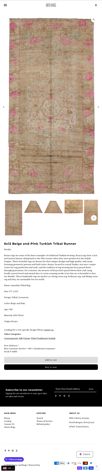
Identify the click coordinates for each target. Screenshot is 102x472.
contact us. (49, 330)
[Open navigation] (22, 5)
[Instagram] (64, 396)
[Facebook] (55, 396)
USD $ (86, 454)
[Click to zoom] (94, 19)
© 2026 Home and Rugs (15, 465)
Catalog (7, 421)
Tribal (34, 338)
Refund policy (43, 424)
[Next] (98, 107)
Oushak (51, 338)
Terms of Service (45, 421)
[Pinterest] (60, 396)
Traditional (42, 338)
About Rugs (9, 427)
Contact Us (9, 424)
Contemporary (11, 338)
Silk (21, 338)
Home (7, 418)
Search (40, 418)
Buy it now (51, 367)
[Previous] (4, 107)
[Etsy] (69, 396)
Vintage (26, 338)
